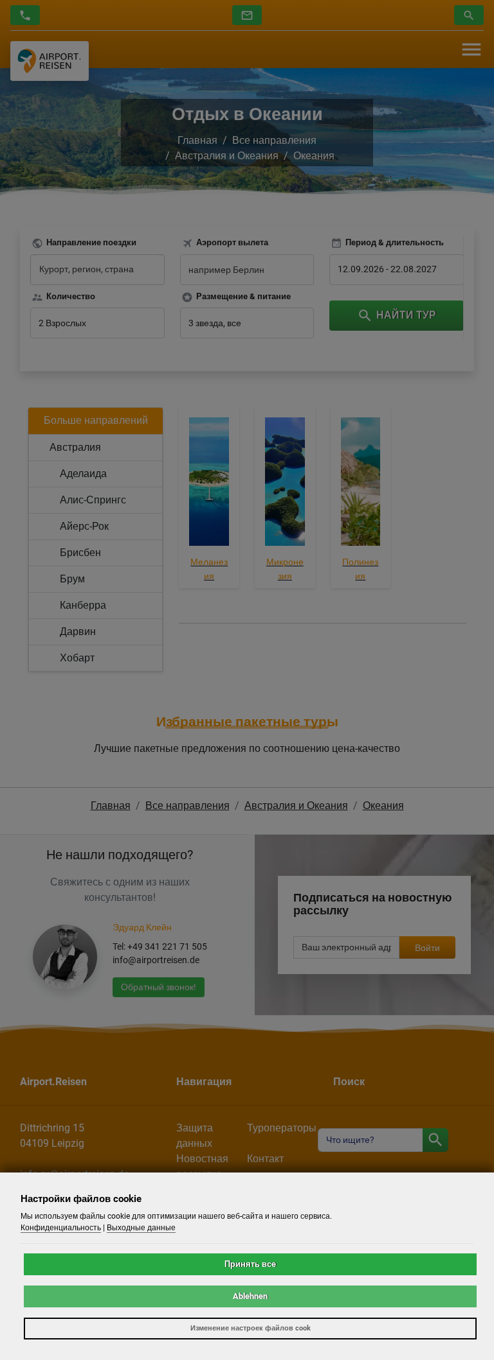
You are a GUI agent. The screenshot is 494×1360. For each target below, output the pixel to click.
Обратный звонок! (158, 987)
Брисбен (80, 552)
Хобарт (77, 658)
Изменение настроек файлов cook (250, 1328)
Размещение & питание (243, 296)
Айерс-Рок (84, 526)
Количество (70, 296)
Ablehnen (250, 1296)
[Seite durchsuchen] (435, 1140)
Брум (72, 579)
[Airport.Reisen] (49, 60)
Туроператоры (281, 1128)
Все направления (274, 140)
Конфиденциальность (61, 1227)
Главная (197, 140)
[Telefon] (25, 15)
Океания (313, 156)
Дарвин (78, 631)
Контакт (265, 1159)
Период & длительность (394, 242)
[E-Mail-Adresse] (247, 15)
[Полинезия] (361, 483)
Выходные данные (141, 1227)
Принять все (250, 1264)
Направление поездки (91, 242)
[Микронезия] (285, 483)
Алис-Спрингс (93, 500)
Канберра (83, 605)
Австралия (75, 447)
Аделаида (83, 473)
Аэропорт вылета (232, 242)
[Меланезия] (209, 483)
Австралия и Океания (227, 156)
